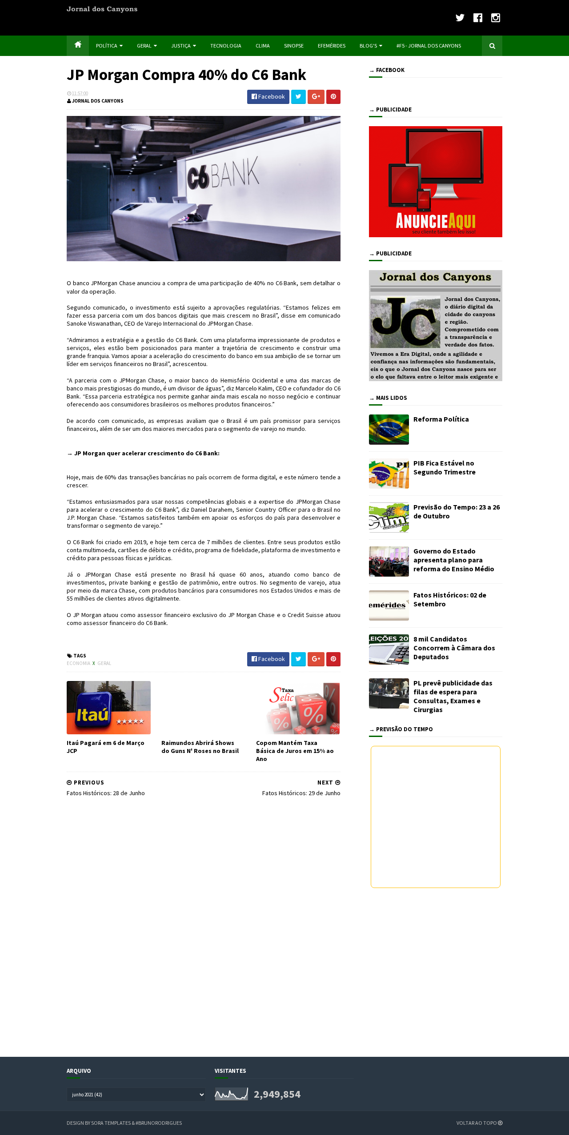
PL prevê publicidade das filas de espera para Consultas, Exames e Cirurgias (453, 696)
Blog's (368, 45)
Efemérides (331, 45)
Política (106, 45)
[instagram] (495, 17)
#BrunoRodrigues (159, 1122)
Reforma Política (441, 418)
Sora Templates (111, 1122)
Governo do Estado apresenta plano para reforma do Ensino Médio (453, 559)
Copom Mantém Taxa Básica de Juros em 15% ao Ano (295, 751)
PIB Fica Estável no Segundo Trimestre (444, 467)
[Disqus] (204, 926)
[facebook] (478, 17)
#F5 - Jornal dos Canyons (429, 45)
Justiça (181, 45)
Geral (144, 45)
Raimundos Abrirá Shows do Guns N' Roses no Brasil (200, 747)
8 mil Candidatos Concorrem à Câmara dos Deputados (454, 647)
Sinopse (294, 45)
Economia (79, 663)
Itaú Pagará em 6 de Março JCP (105, 747)
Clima (263, 45)
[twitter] (460, 17)
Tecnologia (225, 45)
